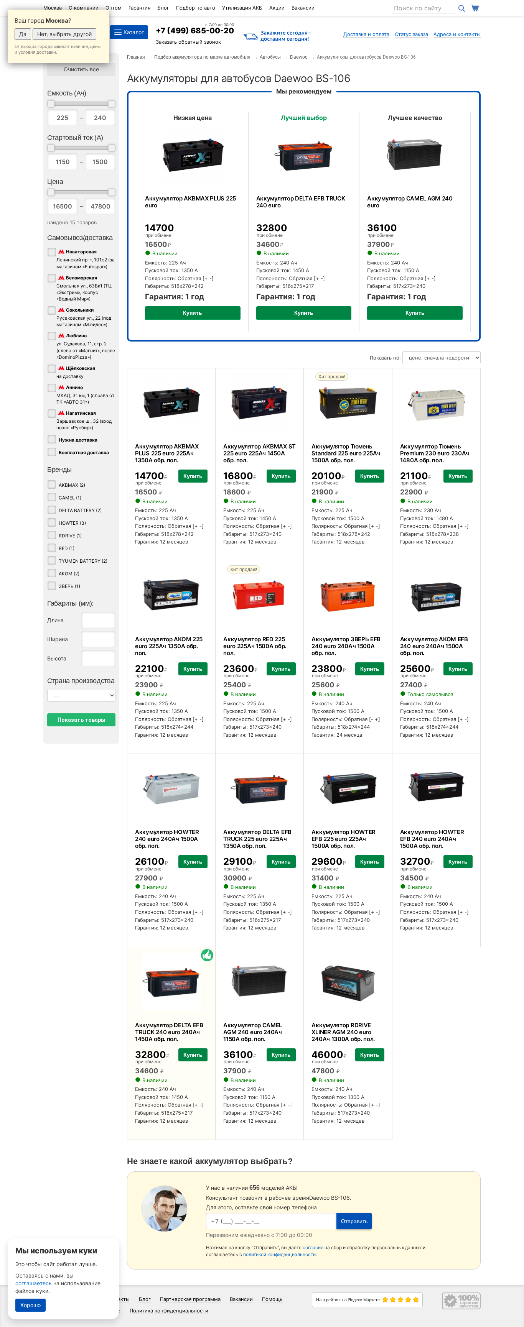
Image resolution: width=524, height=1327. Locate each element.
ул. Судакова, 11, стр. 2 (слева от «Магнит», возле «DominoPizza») (85, 346)
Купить (192, 313)
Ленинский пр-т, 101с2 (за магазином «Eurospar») (85, 259)
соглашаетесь (33, 1283)
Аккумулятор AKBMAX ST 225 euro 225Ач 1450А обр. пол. (259, 453)
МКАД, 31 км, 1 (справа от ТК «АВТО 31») (85, 394)
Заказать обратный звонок (188, 42)
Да (22, 34)
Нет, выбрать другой (64, 34)
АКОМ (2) (69, 573)
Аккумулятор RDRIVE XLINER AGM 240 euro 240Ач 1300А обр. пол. (343, 1032)
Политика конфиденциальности (169, 1310)
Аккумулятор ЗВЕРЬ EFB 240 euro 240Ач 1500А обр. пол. (346, 646)
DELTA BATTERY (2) (80, 510)
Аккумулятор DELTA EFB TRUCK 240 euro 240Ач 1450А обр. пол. (169, 1032)
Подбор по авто (195, 8)
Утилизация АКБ (242, 8)
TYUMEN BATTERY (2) (83, 561)
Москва (52, 8)
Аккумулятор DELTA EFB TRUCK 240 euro (300, 202)
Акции (277, 8)
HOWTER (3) (72, 523)
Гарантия (139, 8)
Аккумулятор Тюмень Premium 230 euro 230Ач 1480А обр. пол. (434, 453)
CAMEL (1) (70, 498)
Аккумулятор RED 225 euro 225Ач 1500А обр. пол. (254, 646)
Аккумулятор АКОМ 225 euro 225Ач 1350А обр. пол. (169, 646)
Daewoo (299, 57)
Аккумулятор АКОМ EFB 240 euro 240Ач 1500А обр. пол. (434, 646)
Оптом (113, 8)
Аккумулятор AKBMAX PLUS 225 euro (190, 202)
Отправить (354, 1221)
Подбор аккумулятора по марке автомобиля (202, 57)
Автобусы (270, 57)
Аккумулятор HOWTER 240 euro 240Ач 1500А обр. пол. (167, 838)
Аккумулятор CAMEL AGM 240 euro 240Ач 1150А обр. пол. (252, 1032)
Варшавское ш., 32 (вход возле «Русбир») (84, 420)
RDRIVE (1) (70, 536)
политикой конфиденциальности (279, 1254)
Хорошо (30, 1305)
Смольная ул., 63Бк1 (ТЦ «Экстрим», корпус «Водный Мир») (84, 288)
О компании (84, 8)
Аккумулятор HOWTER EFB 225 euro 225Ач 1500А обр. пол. (343, 838)
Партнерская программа (190, 1299)
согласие (313, 1247)
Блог (163, 8)
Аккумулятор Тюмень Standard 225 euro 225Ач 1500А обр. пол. (345, 453)
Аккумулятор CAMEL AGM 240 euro (410, 202)
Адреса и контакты (457, 34)
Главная (136, 57)
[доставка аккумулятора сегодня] (277, 36)
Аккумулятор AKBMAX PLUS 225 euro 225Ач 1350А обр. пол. (167, 453)
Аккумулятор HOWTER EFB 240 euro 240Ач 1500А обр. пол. (432, 838)
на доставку (75, 372)
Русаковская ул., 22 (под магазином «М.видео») (83, 317)
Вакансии (303, 8)
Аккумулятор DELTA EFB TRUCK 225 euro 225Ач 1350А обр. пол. (257, 838)
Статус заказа (411, 34)
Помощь (272, 1299)
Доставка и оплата (366, 34)
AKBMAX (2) (72, 485)
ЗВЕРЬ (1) (69, 586)
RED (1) (66, 548)
